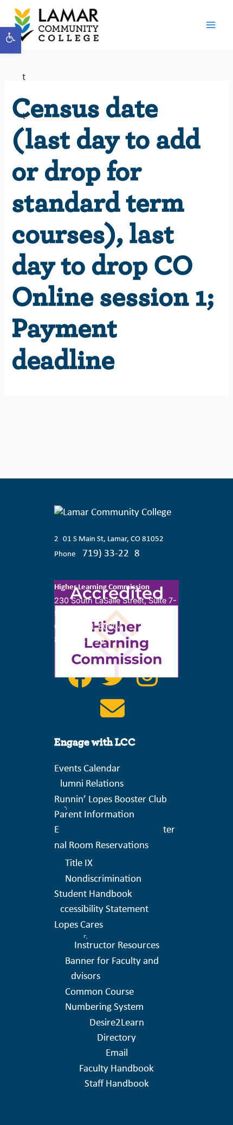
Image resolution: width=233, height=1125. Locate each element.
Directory (116, 1038)
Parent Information (94, 815)
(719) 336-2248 (109, 554)
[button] (10, 40)
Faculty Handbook (116, 1069)
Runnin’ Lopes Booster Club (110, 800)
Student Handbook (93, 894)
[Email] (112, 715)
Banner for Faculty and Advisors (112, 969)
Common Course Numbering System (104, 1000)
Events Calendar (87, 769)
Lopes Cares (78, 925)
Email (117, 1053)
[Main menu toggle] (210, 25)
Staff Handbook (117, 1084)
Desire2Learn (116, 1023)
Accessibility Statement (101, 909)
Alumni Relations (89, 784)
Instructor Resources (116, 946)
